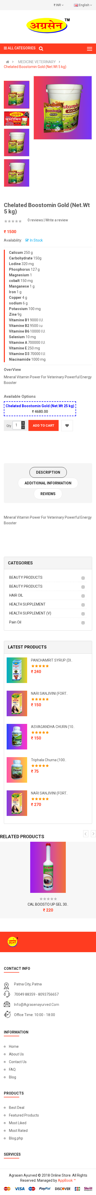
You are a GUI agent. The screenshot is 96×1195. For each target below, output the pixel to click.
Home (14, 1046)
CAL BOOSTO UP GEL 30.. (48, 904)
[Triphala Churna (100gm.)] (17, 770)
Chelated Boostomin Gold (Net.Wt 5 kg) (35, 67)
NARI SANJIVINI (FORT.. (49, 693)
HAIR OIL (16, 595)
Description (48, 472)
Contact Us (18, 1062)
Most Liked (17, 1123)
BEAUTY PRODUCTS (25, 577)
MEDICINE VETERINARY (37, 62)
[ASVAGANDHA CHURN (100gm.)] (17, 736)
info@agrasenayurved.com (36, 1005)
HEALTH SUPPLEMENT (27, 604)
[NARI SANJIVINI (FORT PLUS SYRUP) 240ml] (17, 703)
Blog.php (16, 1138)
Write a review (56, 220)
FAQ (12, 1069)
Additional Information (48, 483)
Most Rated (18, 1131)
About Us (16, 1054)
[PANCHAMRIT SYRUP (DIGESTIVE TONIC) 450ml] (17, 670)
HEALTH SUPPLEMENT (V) (30, 613)
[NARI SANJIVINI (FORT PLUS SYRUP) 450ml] (17, 803)
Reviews (48, 494)
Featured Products (24, 1115)
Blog (12, 1077)
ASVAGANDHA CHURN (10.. (53, 727)
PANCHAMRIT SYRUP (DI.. (51, 660)
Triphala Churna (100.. (48, 760)
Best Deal (16, 1108)
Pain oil (15, 622)
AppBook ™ (67, 1180)
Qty (8, 426)
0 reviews (35, 220)
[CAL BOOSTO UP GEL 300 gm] (48, 867)
